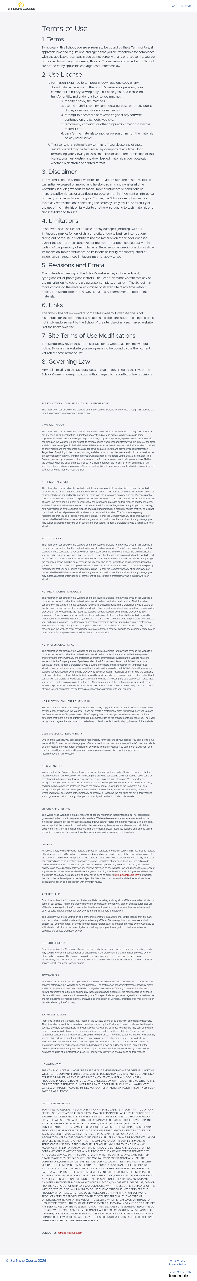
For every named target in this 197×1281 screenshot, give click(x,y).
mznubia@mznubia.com (126, 875)
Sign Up (186, 5)
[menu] (179, 6)
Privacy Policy (177, 1264)
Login (174, 5)
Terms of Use (177, 1260)
